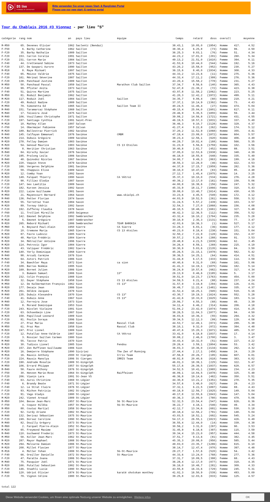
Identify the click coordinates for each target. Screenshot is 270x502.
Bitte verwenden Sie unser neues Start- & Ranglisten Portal (88, 6)
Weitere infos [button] (142, 497)
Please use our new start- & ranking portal (78, 9)
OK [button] (248, 497)
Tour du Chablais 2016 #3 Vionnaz (36, 27)
